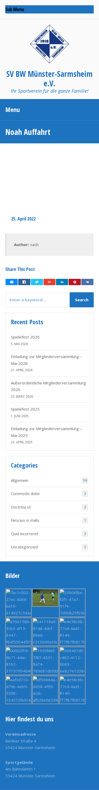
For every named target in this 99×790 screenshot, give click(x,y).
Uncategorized (24, 546)
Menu (12, 109)
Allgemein (19, 480)
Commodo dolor (25, 493)
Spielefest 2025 (25, 409)
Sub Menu (14, 9)
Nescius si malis (25, 520)
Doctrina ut (21, 507)
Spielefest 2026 (25, 337)
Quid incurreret (24, 533)
